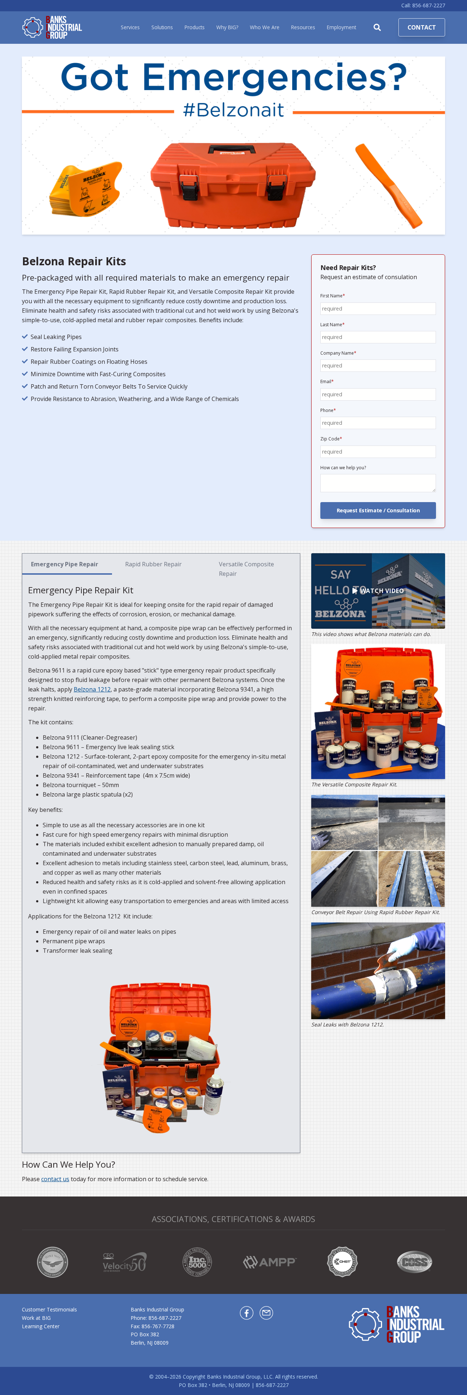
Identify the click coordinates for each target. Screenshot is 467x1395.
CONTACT (422, 27)
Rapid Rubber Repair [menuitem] (153, 564)
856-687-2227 (164, 1317)
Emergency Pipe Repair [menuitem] (64, 564)
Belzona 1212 (92, 689)
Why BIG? (227, 27)
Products (195, 27)
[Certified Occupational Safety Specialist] (414, 1262)
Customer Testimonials (49, 1309)
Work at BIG (36, 1317)
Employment (341, 27)
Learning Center (40, 1326)
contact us (55, 1179)
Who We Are (264, 27)
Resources (303, 27)
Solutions (162, 27)
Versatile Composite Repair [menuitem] (246, 569)
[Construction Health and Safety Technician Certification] (342, 1262)
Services (130, 27)
